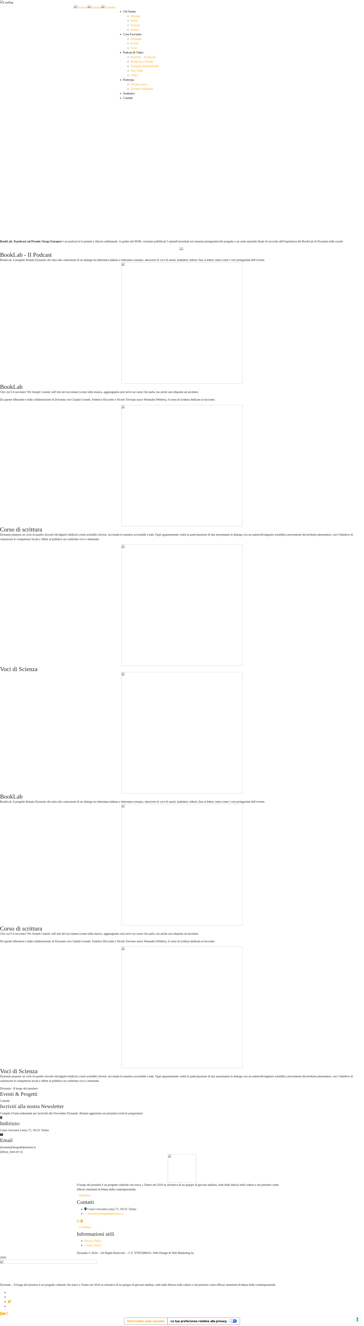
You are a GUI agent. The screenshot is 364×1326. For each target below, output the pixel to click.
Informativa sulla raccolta (145, 1321)
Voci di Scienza (19, 669)
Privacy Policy (93, 1240)
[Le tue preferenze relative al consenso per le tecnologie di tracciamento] (357, 1319)
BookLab (11, 386)
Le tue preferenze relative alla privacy (199, 1321)
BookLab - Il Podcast (26, 254)
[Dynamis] (81, 7)
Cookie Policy (92, 1245)
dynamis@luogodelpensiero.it (105, 1213)
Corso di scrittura (21, 529)
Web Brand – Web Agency (211, 1252)
